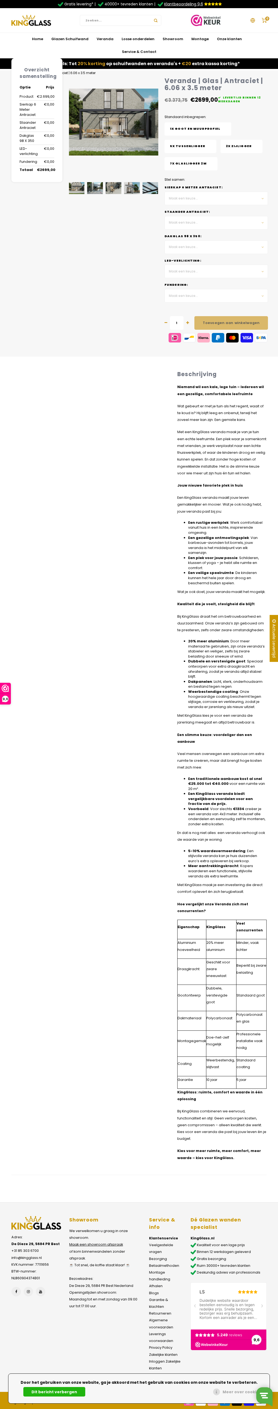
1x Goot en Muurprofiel (195, 129)
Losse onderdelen (138, 39)
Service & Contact (139, 51)
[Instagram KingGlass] (28, 1291)
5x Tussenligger (188, 146)
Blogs (154, 1293)
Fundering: (176, 285)
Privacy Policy (160, 1347)
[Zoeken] (155, 20)
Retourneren (160, 1313)
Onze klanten (229, 39)
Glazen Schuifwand (70, 39)
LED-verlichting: (183, 261)
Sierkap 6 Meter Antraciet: (194, 187)
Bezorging (158, 1258)
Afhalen (156, 1286)
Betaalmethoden (164, 1265)
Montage (200, 39)
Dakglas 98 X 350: (183, 236)
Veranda (105, 39)
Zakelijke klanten (163, 1354)
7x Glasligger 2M (188, 163)
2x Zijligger (239, 146)
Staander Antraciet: (187, 212)
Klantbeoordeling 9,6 (183, 4)
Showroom (173, 39)
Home (37, 39)
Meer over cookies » (243, 1392)
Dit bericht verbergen (54, 1392)
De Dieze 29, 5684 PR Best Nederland (101, 1285)
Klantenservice (163, 1238)
